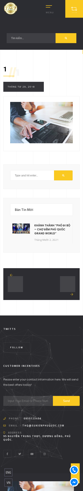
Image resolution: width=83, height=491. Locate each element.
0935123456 (32, 418)
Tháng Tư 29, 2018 (21, 86)
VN (8, 482)
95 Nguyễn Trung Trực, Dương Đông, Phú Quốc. (37, 437)
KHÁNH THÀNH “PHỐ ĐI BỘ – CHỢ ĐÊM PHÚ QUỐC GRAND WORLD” (52, 229)
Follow (16, 347)
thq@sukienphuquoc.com (43, 425)
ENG (8, 472)
